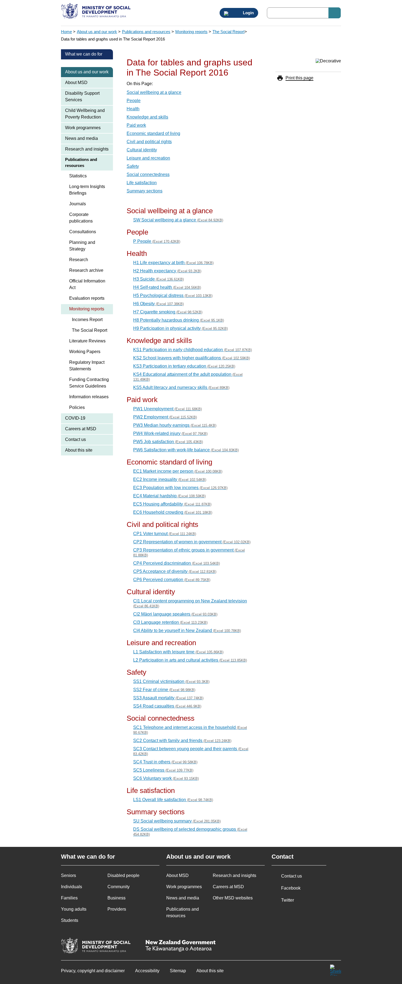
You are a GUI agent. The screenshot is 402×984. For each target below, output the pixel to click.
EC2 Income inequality (169, 479)
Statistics (78, 176)
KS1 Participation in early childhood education (192, 349)
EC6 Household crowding (172, 512)
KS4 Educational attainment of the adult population (188, 377)
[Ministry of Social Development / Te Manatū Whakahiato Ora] (96, 11)
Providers (116, 909)
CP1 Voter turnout (164, 533)
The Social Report (228, 31)
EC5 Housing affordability (172, 504)
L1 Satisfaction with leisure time (178, 652)
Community (118, 886)
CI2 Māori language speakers (175, 614)
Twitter (287, 900)
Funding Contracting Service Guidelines (89, 382)
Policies (77, 407)
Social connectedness (148, 174)
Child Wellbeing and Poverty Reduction (85, 113)
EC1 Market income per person (177, 471)
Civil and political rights (149, 141)
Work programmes (83, 127)
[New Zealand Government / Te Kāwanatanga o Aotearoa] (180, 946)
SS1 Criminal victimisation (171, 681)
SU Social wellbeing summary (177, 821)
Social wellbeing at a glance (154, 92)
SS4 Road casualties (167, 706)
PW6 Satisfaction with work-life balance (186, 450)
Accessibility (147, 970)
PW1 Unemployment (167, 408)
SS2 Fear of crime (164, 689)
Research (78, 259)
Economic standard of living (153, 133)
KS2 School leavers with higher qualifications (191, 358)
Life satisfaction (142, 182)
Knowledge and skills (147, 117)
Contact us (75, 439)
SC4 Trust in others (165, 762)
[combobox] (304, 12)
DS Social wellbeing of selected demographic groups (190, 831)
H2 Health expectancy (167, 271)
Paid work (136, 125)
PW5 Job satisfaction (168, 441)
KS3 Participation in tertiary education (184, 366)
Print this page (299, 78)
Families (69, 898)
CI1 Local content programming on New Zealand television (190, 603)
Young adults (73, 909)
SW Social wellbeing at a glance (178, 220)
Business (116, 898)
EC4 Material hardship (169, 496)
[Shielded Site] (335, 970)
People (134, 100)
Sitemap (178, 970)
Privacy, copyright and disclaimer (93, 970)
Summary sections (144, 191)
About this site (78, 450)
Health (133, 108)
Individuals (71, 886)
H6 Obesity (158, 303)
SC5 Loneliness (163, 770)
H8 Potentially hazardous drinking (178, 320)
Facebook (291, 888)
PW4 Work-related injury (170, 433)
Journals (77, 203)
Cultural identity (142, 150)
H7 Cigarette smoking (167, 312)
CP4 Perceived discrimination (176, 563)
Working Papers (84, 351)
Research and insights (87, 149)
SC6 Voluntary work (166, 778)
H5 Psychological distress (172, 295)
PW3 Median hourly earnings (174, 425)
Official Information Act (87, 284)
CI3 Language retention (170, 622)
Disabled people (123, 875)
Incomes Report (87, 319)
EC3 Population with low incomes (180, 487)
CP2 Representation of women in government (191, 541)
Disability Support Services (82, 96)
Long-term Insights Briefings (87, 189)
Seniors (68, 875)
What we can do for (83, 54)
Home (66, 31)
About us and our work (97, 31)
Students (69, 920)
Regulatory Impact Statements (86, 365)
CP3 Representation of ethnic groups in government (189, 552)
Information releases (89, 396)
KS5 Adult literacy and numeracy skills (181, 387)
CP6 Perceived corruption (171, 579)
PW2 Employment (165, 417)
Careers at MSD (80, 428)
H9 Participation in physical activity (180, 328)
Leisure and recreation (148, 158)
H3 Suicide (158, 279)
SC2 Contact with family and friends (182, 740)
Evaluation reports (86, 298)
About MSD (76, 82)
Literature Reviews (87, 341)
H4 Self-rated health (167, 287)
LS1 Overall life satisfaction (173, 799)
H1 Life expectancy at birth (173, 262)
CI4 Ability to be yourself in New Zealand (187, 630)
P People (156, 241)
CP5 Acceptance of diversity (174, 571)
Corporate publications (81, 217)
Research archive (86, 270)
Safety (133, 166)
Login (248, 13)
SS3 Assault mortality (168, 698)
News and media (81, 138)
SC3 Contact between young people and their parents (190, 751)
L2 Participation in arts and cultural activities (190, 660)
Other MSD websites (233, 898)
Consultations (82, 231)
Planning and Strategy (82, 245)
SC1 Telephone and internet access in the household (190, 730)
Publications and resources (146, 31)
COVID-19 (75, 418)
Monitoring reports (191, 31)
